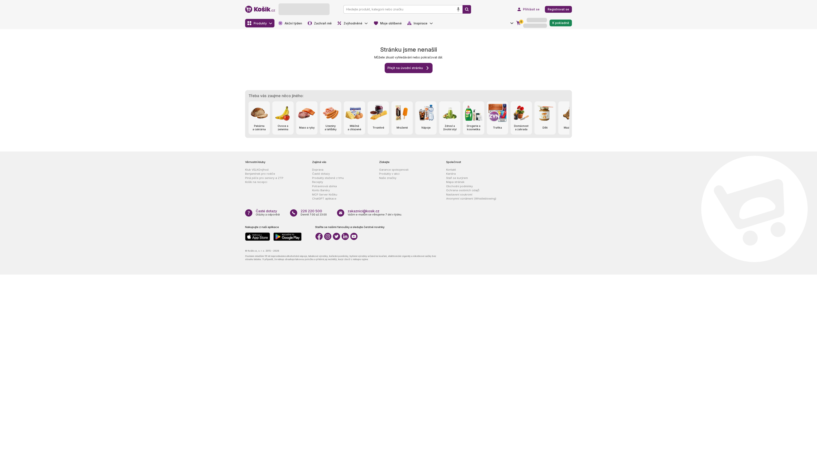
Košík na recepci (256, 182)
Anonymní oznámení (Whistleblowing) (471, 198)
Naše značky (387, 178)
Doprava (317, 169)
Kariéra (451, 173)
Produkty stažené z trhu (328, 178)
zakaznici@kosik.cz (363, 211)
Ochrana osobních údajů (462, 190)
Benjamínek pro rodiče (260, 173)
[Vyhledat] (467, 9)
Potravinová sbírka (324, 186)
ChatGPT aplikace (324, 198)
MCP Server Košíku (324, 194)
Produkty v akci (389, 173)
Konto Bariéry (321, 190)
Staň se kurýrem (457, 178)
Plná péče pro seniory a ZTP (264, 178)
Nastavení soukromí (459, 194)
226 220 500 (311, 211)
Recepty (317, 182)
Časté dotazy (321, 173)
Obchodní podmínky (459, 186)
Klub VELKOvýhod (257, 169)
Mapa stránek (455, 182)
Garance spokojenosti (393, 169)
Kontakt (451, 169)
